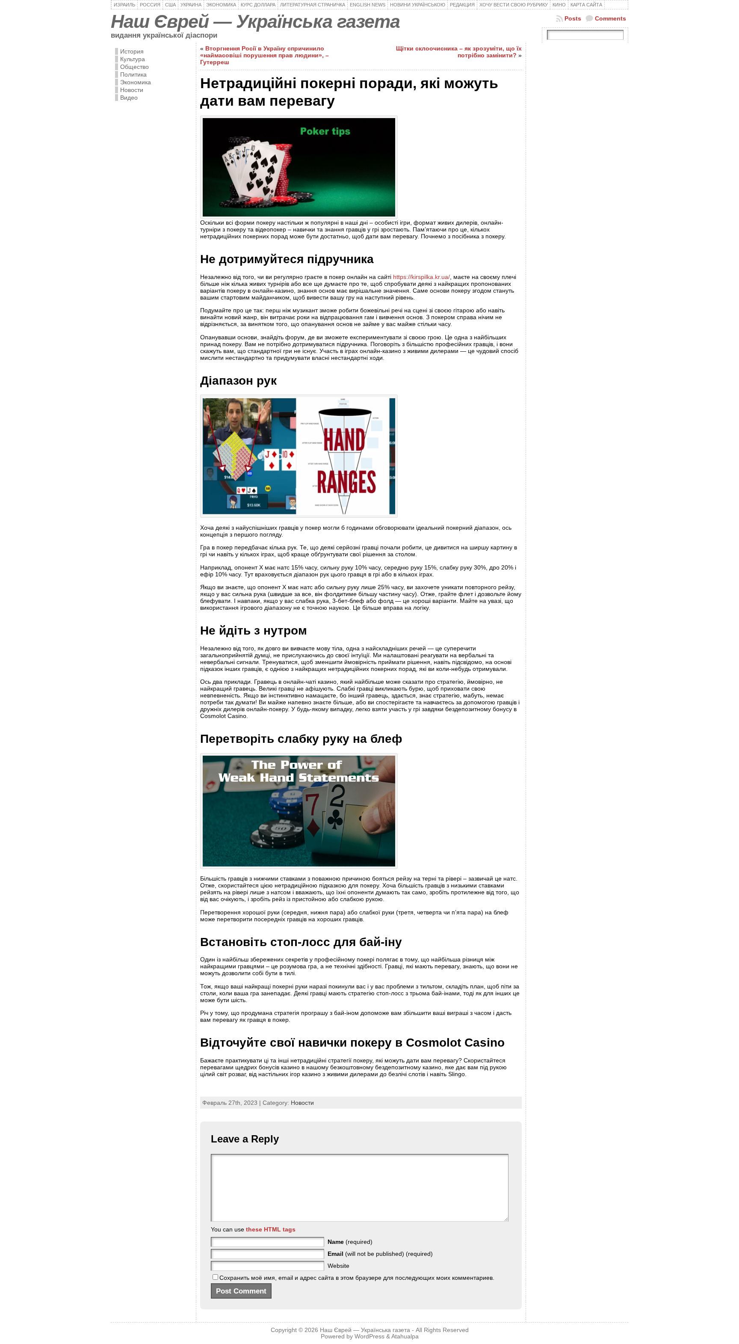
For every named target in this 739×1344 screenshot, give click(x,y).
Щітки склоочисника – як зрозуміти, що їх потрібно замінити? (459, 52)
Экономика (135, 82)
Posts (573, 18)
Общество (134, 66)
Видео (129, 97)
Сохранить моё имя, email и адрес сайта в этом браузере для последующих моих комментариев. (356, 1277)
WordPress (369, 1336)
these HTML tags (271, 1229)
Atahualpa (405, 1336)
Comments (610, 18)
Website (338, 1265)
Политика (133, 74)
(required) (350, 1241)
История (132, 51)
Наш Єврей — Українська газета (255, 21)
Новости (131, 89)
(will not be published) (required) (380, 1253)
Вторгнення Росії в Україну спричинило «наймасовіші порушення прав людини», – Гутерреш (264, 55)
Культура (132, 59)
